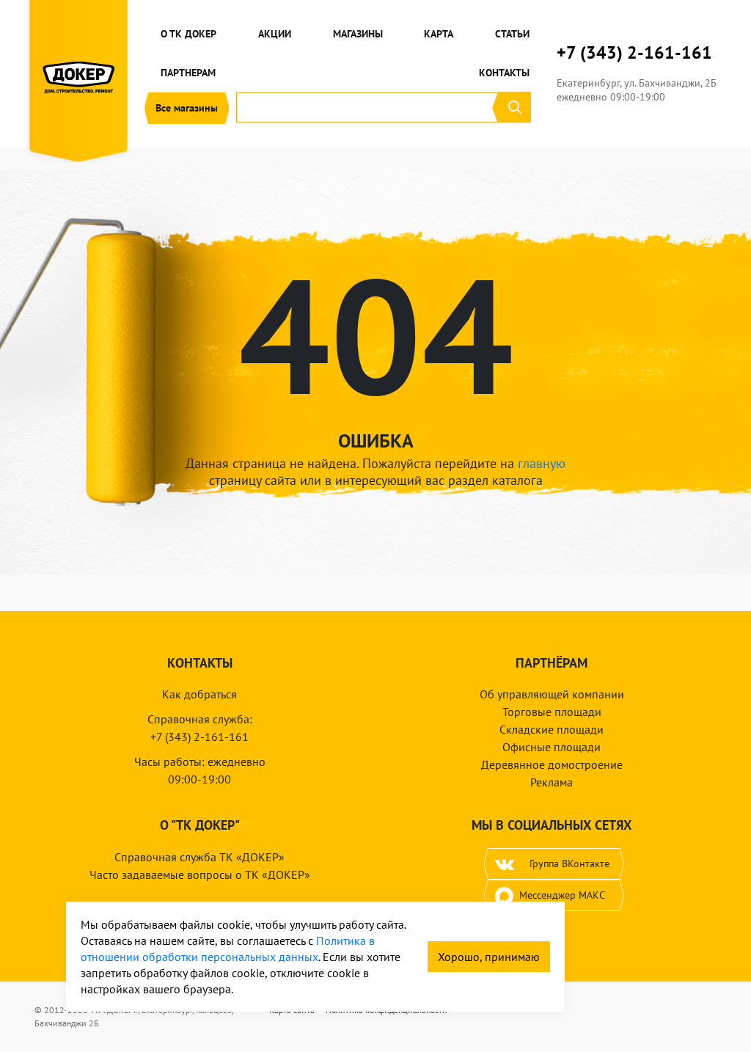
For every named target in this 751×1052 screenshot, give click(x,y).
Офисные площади (551, 746)
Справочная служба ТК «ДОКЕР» (199, 857)
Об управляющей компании (552, 694)
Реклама (551, 782)
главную (541, 463)
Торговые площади (551, 711)
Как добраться (199, 694)
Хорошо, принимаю (489, 956)
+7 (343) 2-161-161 (634, 53)
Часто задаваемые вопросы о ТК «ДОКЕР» (199, 874)
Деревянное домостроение (552, 764)
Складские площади (551, 729)
